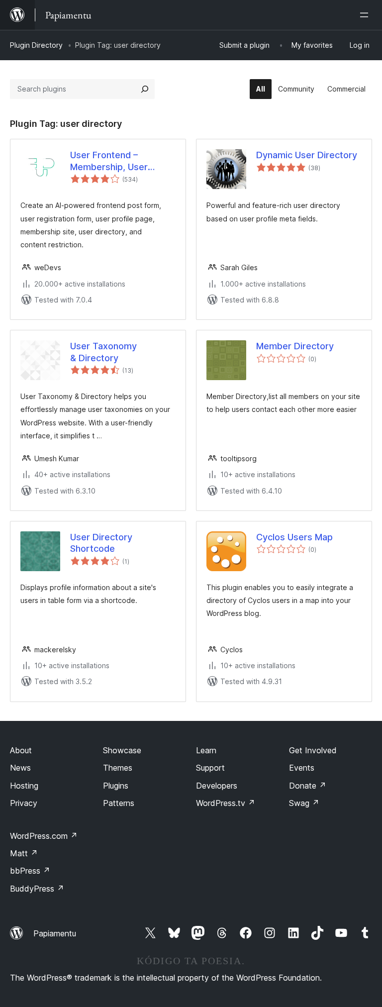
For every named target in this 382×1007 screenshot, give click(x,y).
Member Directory (295, 346)
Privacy (23, 803)
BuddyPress (37, 889)
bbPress (30, 871)
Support (210, 768)
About (21, 750)
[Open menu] (366, 15)
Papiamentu (54, 933)
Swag (304, 803)
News (20, 768)
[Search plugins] (145, 89)
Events (301, 768)
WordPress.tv (225, 803)
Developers (216, 786)
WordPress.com (44, 836)
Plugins (115, 786)
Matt (24, 853)
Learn (206, 750)
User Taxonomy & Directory (103, 352)
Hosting (24, 786)
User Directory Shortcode (101, 543)
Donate (307, 786)
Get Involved (313, 750)
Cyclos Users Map (294, 537)
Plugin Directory (36, 45)
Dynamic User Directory (306, 155)
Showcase (122, 750)
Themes (117, 768)
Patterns (118, 803)
